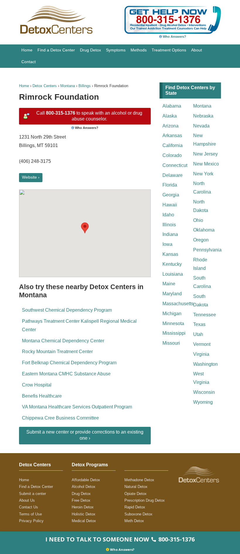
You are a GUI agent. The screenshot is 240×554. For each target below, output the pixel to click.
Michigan (171, 313)
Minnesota (173, 323)
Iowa (167, 244)
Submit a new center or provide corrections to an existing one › (84, 435)
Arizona (170, 125)
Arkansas (172, 135)
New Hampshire (204, 139)
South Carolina (202, 282)
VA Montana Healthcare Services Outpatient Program (77, 406)
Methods (139, 50)
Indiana (170, 234)
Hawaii (169, 204)
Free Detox (81, 500)
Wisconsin (204, 392)
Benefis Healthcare (42, 396)
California (172, 145)
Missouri (171, 343)
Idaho (168, 214)
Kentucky (172, 264)
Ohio (198, 220)
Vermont (201, 344)
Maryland (172, 293)
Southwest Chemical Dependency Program (67, 310)
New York (203, 173)
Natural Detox (136, 486)
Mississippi (174, 333)
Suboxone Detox (138, 514)
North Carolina (202, 187)
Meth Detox (134, 521)
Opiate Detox (135, 493)
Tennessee (204, 314)
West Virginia (201, 378)
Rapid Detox (134, 507)
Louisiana (172, 274)
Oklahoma (204, 229)
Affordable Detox (86, 480)
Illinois (169, 224)
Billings (84, 86)
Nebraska (203, 115)
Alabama (171, 105)
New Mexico (206, 163)
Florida (169, 184)
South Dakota (200, 300)
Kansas (170, 254)
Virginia (201, 354)
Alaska (169, 115)
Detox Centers (44, 86)
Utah (198, 334)
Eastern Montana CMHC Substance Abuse (66, 373)
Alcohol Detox (83, 486)
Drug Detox (90, 50)
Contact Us (28, 507)
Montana (67, 86)
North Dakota (200, 206)
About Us (27, 500)
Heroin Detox (83, 507)
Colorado (172, 155)
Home (26, 50)
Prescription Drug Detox (144, 500)
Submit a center (32, 493)
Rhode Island (200, 264)
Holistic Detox (83, 514)
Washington (205, 364)
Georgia (170, 194)
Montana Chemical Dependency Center (63, 340)
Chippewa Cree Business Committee (60, 417)
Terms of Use (30, 514)
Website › (31, 177)
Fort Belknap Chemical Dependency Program (69, 362)
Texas (199, 324)
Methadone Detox (139, 480)
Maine (168, 283)
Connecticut (174, 165)
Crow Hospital (37, 384)
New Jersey (205, 153)
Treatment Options (169, 50)
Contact (28, 61)
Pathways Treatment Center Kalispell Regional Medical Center (79, 325)
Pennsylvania (207, 249)
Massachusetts (176, 303)
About (196, 50)
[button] (85, 228)
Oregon (201, 239)
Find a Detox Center (56, 50)
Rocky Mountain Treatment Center (57, 351)
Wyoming (203, 402)
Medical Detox (84, 521)
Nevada (201, 125)
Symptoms (116, 50)
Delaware (172, 175)
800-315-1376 (60, 113)
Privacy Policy (31, 521)
